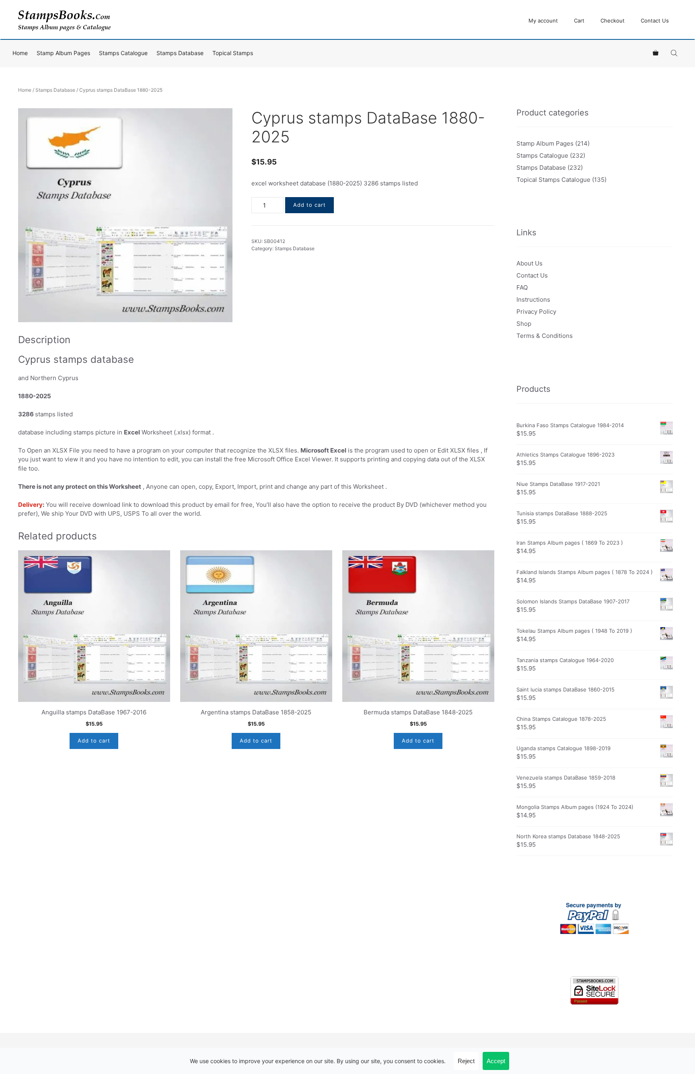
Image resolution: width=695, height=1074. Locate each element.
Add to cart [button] (94, 740)
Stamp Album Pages (63, 52)
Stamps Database (180, 52)
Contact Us (655, 20)
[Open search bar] (675, 53)
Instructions (533, 299)
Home (20, 52)
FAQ (522, 287)
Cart (579, 20)
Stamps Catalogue (123, 52)
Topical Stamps (232, 52)
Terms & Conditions (544, 335)
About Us (529, 263)
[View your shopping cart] (655, 53)
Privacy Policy (536, 311)
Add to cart (309, 205)
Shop (523, 323)
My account (543, 20)
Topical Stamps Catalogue (553, 179)
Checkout (612, 20)
